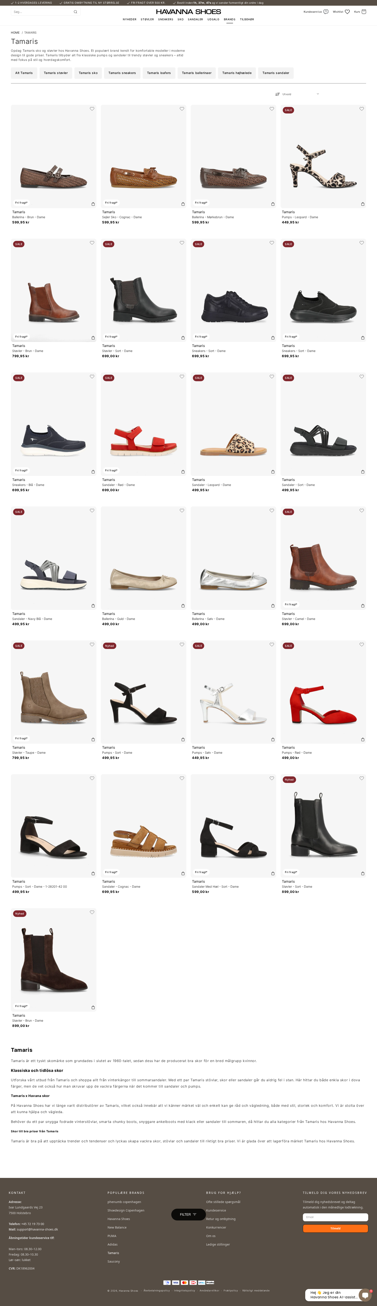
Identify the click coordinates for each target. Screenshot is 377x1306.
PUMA (112, 1236)
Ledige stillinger (218, 1244)
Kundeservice (216, 1210)
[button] (360, 12)
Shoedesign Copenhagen (126, 1210)
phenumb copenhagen (124, 1202)
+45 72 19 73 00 (32, 1224)
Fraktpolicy (231, 1290)
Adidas (113, 1244)
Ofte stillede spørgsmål (223, 1202)
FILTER (185, 1215)
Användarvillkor (209, 1290)
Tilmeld (336, 1228)
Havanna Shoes (119, 1219)
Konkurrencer (216, 1227)
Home (15, 32)
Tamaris (30, 32)
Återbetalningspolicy (157, 1290)
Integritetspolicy (184, 1290)
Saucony (114, 1261)
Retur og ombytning (221, 1219)
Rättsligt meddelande (256, 1290)
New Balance (117, 1227)
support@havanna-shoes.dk (37, 1229)
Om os (211, 1236)
